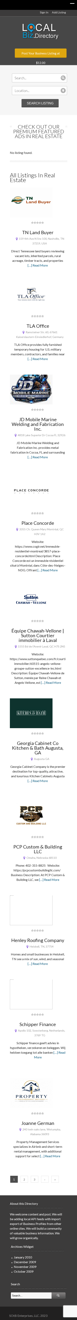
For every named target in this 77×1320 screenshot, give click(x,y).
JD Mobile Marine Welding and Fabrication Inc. (38, 424)
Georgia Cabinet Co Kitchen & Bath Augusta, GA (37, 747)
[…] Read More (38, 265)
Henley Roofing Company (37, 940)
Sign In (44, 12)
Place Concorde (38, 523)
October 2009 (23, 1271)
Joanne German (37, 1123)
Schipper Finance (38, 1024)
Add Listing (59, 12)
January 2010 (23, 1257)
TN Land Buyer (38, 232)
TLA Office (37, 326)
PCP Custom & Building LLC (37, 849)
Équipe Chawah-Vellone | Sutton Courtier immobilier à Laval (37, 635)
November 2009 (25, 1267)
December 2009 (25, 1262)
